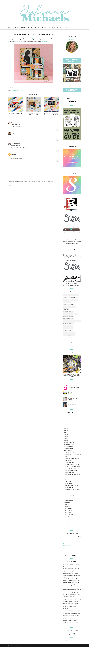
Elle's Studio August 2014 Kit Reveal (72, 485)
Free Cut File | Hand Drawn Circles (72, 466)
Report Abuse (65, 640)
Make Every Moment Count (71, 468)
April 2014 (67, 508)
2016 (65, 436)
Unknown (13, 154)
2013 (65, 516)
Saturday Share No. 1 (69, 487)
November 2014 (68, 444)
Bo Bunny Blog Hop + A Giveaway (73, 405)
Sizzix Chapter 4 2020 (68, 318)
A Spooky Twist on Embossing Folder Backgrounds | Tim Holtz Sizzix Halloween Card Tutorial (71, 375)
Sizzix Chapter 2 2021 (68, 325)
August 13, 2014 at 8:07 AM (15, 145)
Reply (57, 129)
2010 (65, 523)
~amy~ (12, 133)
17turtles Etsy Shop (69, 460)
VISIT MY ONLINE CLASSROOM (72, 90)
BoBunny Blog (30, 38)
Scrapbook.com (73, 297)
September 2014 (68, 448)
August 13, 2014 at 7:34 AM (15, 134)
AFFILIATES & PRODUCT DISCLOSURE (71, 546)
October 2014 (68, 446)
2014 (65, 440)
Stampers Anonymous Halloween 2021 (72, 321)
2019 (65, 430)
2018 (65, 432)
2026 (65, 415)
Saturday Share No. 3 (69, 462)
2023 (65, 422)
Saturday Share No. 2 (69, 472)
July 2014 (67, 502)
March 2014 (67, 510)
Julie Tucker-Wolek (15, 143)
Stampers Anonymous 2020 (69, 306)
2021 (65, 426)
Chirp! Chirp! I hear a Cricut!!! (73, 387)
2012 (65, 518)
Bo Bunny (14, 90)
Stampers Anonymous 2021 (69, 332)
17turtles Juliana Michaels (15, 645)
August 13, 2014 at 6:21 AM (15, 124)
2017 (65, 434)
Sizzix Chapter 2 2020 (68, 323)
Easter (68, 302)
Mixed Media (66, 309)
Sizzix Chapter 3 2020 (68, 311)
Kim (12, 122)
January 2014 (68, 514)
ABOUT (64, 543)
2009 (65, 525)
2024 (65, 420)
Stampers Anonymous (68, 304)
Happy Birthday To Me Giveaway (72, 399)
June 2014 (67, 504)
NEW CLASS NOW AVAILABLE (72, 60)
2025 (65, 417)
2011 (65, 520)
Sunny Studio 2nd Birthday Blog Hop (73, 393)
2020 (65, 428)
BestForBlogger (26, 645)
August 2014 (68, 450)
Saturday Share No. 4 (69, 452)
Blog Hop (76, 295)
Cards (17, 90)
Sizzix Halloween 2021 (68, 330)
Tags (64, 302)
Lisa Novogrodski (44, 41)
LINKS (64, 548)
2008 (65, 527)
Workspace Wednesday (68, 335)
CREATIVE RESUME (67, 545)
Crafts (21, 90)
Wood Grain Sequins (69, 493)
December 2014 (68, 442)
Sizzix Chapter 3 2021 (68, 328)
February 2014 (68, 512)
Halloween (66, 299)
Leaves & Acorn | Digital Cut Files (72, 458)
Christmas (65, 297)
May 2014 (67, 506)
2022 (65, 424)
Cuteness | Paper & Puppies (71, 470)
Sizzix (76, 299)
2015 (65, 438)
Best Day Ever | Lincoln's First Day (72, 464)
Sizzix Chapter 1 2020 (68, 316)
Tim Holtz (70, 295)
